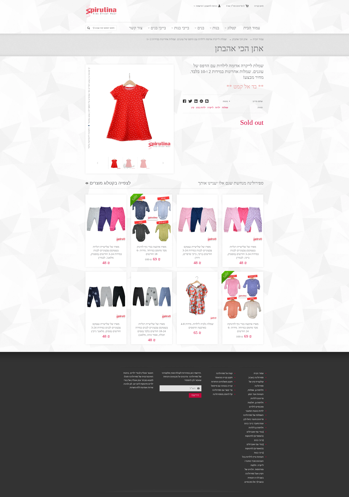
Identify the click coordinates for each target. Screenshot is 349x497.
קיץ (192, 107)
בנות (215, 28)
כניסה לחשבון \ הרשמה (206, 6)
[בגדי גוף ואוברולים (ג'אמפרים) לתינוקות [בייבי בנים (254, 436)
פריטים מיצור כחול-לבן (253, 419)
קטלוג (231, 28)
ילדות (217, 107)
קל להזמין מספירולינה (222, 394)
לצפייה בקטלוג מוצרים (110, 183)
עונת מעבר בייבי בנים (254, 423)
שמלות (225, 107)
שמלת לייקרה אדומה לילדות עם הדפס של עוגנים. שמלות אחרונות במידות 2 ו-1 (187, 39)
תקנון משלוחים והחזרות (221, 381)
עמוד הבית (251, 28)
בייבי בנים (158, 28)
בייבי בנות (181, 28)
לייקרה (210, 107)
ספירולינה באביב (256, 377)
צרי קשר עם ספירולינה (222, 390)
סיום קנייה (259, 6)
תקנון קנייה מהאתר (223, 377)
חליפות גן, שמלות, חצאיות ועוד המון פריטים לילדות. (255, 394)
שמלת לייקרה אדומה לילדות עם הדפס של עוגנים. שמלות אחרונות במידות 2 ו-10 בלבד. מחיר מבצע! (227, 71)
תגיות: (260, 107)
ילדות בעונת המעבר (255, 411)
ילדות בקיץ (201, 107)
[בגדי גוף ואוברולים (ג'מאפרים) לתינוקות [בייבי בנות (254, 448)
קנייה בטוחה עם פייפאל (221, 386)
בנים (200, 28)
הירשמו (195, 395)
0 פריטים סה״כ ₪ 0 (235, 6)
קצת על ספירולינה (224, 373)
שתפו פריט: (257, 101)
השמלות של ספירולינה (253, 415)
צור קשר (136, 28)
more (225, 101)
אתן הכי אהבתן (239, 39)
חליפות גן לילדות (256, 427)
